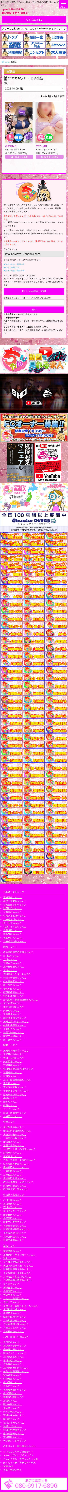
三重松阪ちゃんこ (12, 1170)
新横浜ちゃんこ (11, 1076)
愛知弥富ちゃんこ (12, 1141)
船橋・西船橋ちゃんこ (14, 1112)
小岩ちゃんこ (10, 1098)
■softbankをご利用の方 (14, 270)
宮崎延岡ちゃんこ (12, 1437)
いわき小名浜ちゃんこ (14, 915)
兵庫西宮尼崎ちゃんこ (14, 1327)
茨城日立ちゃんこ (12, 1116)
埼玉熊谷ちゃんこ (12, 984)
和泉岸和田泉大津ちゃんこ (17, 1269)
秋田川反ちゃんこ (12, 908)
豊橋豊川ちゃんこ (12, 1156)
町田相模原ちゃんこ (13, 992)
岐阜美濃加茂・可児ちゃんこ (18, 1182)
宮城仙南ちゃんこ (12, 897)
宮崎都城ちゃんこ (12, 1375)
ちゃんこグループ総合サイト (18, 1451)
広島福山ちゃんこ (12, 1364)
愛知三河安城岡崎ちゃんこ (17, 1130)
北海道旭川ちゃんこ (13, 919)
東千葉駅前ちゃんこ (13, 966)
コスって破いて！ (12, 1469)
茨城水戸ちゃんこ (12, 963)
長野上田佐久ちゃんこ (14, 1236)
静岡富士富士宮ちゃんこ (16, 1189)
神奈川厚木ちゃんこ (13, 995)
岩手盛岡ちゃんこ (12, 930)
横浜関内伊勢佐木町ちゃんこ (18, 952)
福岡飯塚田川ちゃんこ (14, 1389)
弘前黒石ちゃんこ (12, 912)
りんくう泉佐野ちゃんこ (16, 1298)
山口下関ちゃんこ (12, 1393)
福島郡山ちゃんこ (12, 934)
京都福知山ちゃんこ (13, 1331)
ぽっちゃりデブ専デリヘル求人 (19, 1462)
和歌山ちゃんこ (11, 1258)
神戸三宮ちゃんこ (12, 1287)
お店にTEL (35, 19)
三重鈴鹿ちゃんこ (12, 1174)
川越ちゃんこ (10, 970)
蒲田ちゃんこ (10, 1105)
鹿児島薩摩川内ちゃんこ (16, 1367)
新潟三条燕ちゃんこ (13, 1240)
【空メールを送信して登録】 (34, 291)
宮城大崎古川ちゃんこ (14, 904)
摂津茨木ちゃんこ (12, 1313)
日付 (6, 83)
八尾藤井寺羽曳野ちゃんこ (17, 1280)
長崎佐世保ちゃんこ (13, 1349)
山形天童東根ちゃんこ (14, 901)
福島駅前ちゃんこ (12, 937)
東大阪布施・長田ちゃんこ (17, 1272)
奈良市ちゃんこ (11, 1283)
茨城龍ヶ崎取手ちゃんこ (16, 1050)
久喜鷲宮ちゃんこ (12, 1061)
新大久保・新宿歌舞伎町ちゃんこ (20, 999)
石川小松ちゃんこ (12, 1200)
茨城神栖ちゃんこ (12, 1065)
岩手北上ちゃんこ (12, 923)
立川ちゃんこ (10, 959)
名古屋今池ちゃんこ (13, 1127)
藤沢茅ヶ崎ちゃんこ (13, 1036)
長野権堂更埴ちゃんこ (14, 1225)
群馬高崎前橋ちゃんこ (14, 977)
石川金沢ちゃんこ (12, 1207)
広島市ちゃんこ (11, 1385)
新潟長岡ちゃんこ (12, 1214)
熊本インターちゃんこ (14, 1353)
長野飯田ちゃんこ (12, 1218)
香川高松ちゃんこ (12, 1360)
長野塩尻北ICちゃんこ (14, 1232)
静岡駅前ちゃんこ (12, 1152)
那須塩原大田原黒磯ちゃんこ (18, 1068)
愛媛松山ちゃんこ (12, 1342)
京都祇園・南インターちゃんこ (19, 1254)
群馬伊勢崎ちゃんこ (13, 1032)
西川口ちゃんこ (11, 955)
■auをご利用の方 (11, 267)
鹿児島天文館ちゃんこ (14, 1345)
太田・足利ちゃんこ (13, 1057)
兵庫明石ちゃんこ (12, 1291)
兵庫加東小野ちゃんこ (14, 1320)
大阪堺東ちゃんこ (12, 1294)
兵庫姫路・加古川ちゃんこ (17, 1276)
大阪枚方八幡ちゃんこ (14, 1309)
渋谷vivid (8, 1466)
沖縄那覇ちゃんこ (12, 1378)
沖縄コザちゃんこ (12, 1426)
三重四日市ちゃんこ (13, 1145)
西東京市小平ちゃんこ (14, 1094)
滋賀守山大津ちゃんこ (14, 1316)
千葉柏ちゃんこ (11, 1083)
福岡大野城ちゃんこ (13, 1396)
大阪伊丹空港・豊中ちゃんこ (18, 1265)
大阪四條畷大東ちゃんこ (16, 1324)
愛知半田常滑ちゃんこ (14, 1178)
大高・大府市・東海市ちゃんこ (19, 1159)
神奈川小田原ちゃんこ (14, 1025)
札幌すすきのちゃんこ (14, 926)
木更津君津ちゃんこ (13, 1006)
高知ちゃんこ (10, 1400)
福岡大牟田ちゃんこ (13, 1422)
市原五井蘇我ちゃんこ (14, 1087)
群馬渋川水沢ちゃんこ (14, 1017)
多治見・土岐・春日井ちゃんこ (19, 1149)
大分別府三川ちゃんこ (14, 1440)
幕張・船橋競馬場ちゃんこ (17, 1079)
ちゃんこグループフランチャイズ (20, 1458)
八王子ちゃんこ (11, 1109)
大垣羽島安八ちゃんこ (14, 1134)
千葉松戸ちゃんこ (12, 1028)
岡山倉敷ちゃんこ (12, 1404)
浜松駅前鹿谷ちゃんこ (14, 1185)
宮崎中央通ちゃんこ (13, 1415)
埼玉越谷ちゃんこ (12, 1039)
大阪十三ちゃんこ (12, 1302)
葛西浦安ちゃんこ (12, 1072)
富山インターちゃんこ (14, 1210)
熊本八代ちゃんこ (12, 1411)
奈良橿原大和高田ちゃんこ (17, 1261)
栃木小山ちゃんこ (12, 988)
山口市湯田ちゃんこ (13, 1433)
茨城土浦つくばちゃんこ (16, 1021)
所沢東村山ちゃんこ (13, 1054)
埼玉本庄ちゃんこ (12, 1003)
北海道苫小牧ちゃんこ (14, 941)
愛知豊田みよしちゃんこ (16, 1167)
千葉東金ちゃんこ (12, 1014)
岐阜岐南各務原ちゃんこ (16, 1163)
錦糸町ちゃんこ (11, 1010)
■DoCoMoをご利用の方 (14, 264)
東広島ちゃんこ (11, 1408)
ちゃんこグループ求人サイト (18, 1455)
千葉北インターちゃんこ (16, 1090)
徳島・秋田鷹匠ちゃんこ (16, 1371)
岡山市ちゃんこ (11, 1418)
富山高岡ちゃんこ (12, 1203)
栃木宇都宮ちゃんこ (13, 981)
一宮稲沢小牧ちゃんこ (14, 1138)
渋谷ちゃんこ (10, 1101)
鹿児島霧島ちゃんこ (13, 1356)
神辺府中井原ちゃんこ (14, 1429)
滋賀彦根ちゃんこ (12, 1250)
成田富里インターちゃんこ (17, 974)
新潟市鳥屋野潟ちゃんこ (16, 1229)
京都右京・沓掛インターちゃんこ (20, 1305)
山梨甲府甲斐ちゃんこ (14, 1221)
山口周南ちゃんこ (12, 1382)
